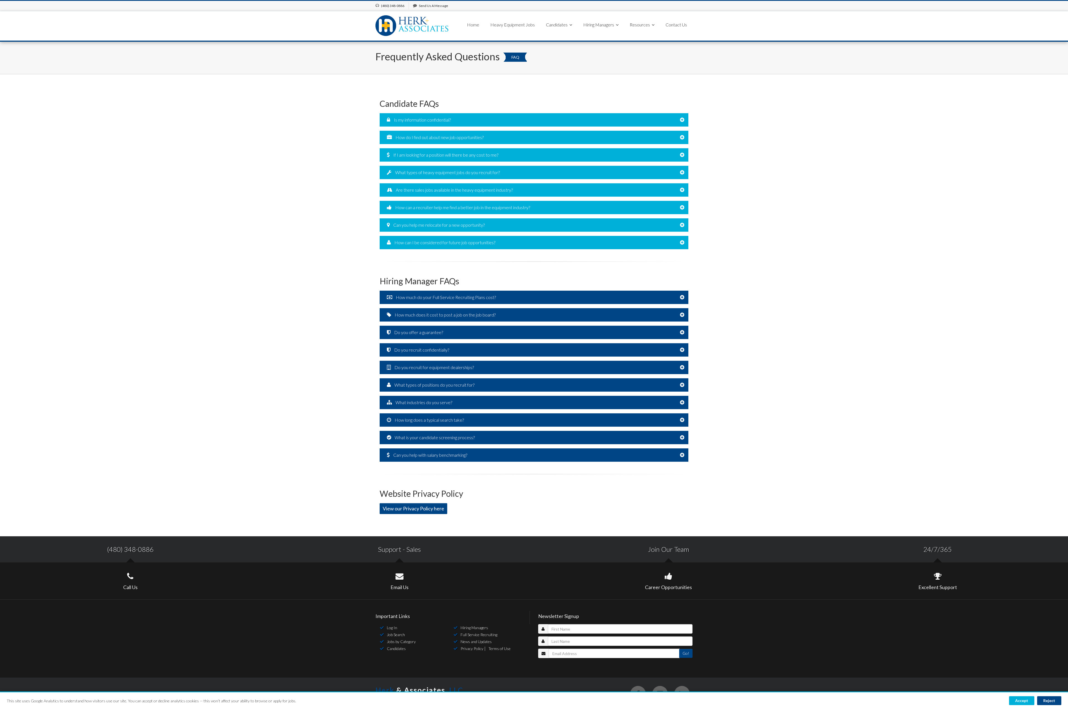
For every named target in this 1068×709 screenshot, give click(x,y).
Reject (1049, 700)
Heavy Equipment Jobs (512, 24)
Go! (686, 653)
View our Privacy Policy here (413, 508)
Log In (392, 627)
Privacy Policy (472, 648)
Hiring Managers (474, 627)
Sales (413, 549)
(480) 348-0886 (130, 549)
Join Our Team (668, 549)
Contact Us (676, 24)
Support (389, 549)
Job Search (396, 634)
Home (473, 24)
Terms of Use (499, 648)
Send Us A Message (433, 6)
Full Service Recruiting (479, 634)
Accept (1021, 700)
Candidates (396, 648)
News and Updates (476, 641)
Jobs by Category (401, 641)
